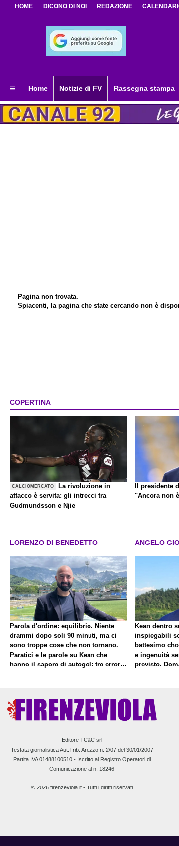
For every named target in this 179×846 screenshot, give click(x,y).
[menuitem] (12, 88)
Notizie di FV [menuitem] (80, 88)
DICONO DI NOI (65, 6)
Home (24, 6)
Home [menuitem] (38, 88)
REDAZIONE (114, 6)
